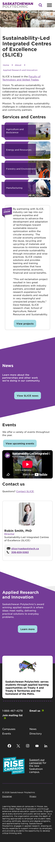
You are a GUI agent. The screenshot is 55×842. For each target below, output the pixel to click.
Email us (34, 710)
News (32, 728)
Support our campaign (37, 761)
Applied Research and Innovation (20, 70)
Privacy (32, 796)
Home (6, 65)
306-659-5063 (20, 552)
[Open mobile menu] (49, 5)
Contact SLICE (25, 491)
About (18, 65)
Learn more (27, 629)
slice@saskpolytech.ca (25, 548)
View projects (25, 323)
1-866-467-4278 (12, 710)
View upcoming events (20, 443)
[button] (40, 5)
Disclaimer (7, 796)
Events (6, 733)
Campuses (8, 728)
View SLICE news (27, 395)
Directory (35, 733)
